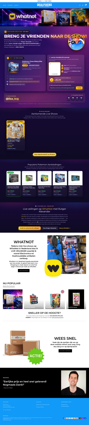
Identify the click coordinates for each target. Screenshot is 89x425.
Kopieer (79, 87)
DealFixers (15, 417)
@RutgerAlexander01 (57, 317)
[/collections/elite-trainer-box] (44, 17)
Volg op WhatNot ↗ (64, 228)
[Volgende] (57, 1)
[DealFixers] (44, 5)
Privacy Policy (40, 407)
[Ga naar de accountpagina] (82, 5)
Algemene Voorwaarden (43, 404)
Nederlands (5, 415)
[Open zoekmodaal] (80, 5)
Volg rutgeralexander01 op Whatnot (44, 154)
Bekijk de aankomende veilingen (29, 228)
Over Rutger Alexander (49, 228)
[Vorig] (31, 1)
